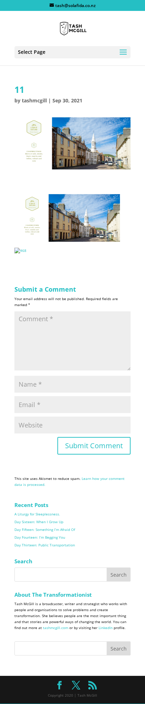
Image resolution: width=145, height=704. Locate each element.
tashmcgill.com (55, 627)
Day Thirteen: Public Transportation (44, 545)
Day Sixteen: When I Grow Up (38, 521)
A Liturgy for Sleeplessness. (37, 514)
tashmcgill (34, 100)
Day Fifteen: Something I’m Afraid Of (44, 529)
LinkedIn (106, 627)
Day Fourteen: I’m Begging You (39, 537)
